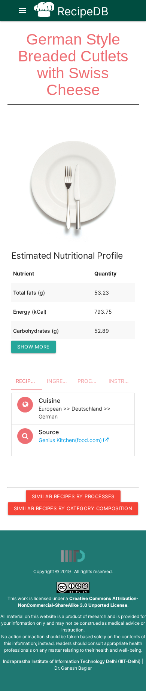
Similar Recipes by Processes (73, 496)
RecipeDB (81, 11)
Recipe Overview (29, 381)
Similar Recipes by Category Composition (73, 508)
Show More (33, 347)
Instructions (122, 381)
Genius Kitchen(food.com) (71, 440)
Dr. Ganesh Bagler (73, 668)
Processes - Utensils (90, 381)
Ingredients (60, 381)
